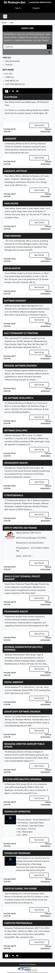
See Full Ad (39, 125)
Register (36, 8)
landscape (10, 138)
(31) (7, 57)
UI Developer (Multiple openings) (22, 779)
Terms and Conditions (27, 964)
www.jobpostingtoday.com (16, 725)
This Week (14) (12, 81)
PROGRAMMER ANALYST (16, 611)
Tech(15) (8, 64)
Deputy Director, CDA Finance (20, 527)
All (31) (8, 73)
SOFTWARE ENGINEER (15, 300)
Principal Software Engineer (20, 365)
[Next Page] (13, 91)
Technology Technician (17, 853)
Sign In (18, 8)
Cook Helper (11, 203)
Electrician (10, 97)
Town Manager (12, 235)
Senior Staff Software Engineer (22, 711)
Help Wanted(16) (12, 61)
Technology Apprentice (17, 811)
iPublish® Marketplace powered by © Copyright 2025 (27, 969)
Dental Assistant (13, 682)
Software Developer (15, 430)
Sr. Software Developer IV (18, 398)
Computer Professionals (18, 923)
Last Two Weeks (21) (15, 84)
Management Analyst (16, 462)
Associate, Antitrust (15, 171)
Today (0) (9, 77)
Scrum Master (12, 268)
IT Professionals (13, 495)
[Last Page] (17, 91)
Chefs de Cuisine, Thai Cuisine (20, 888)
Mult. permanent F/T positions (21, 333)
